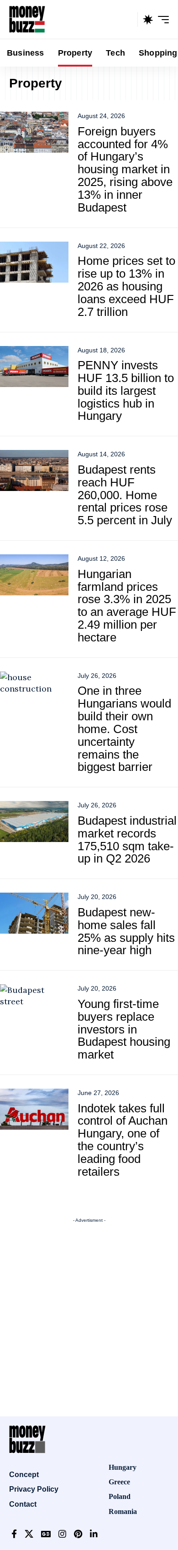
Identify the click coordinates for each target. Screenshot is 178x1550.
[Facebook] (14, 1534)
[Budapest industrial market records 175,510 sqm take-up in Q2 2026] (34, 821)
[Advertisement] (89, 1316)
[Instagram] (62, 1534)
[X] (29, 1534)
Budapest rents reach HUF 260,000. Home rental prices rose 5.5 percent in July (125, 495)
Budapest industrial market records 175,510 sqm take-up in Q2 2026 (127, 840)
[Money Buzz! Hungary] (27, 19)
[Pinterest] (78, 1534)
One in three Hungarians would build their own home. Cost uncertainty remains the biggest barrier (124, 729)
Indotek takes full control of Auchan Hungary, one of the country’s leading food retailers (123, 1139)
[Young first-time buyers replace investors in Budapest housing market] (34, 1004)
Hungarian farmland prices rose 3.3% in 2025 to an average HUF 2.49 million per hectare (127, 605)
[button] (128, 19)
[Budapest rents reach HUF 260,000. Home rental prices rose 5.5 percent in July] (34, 470)
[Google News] (46, 1534)
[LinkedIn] (94, 1534)
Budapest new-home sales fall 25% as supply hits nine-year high (126, 931)
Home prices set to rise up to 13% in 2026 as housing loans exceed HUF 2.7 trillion (126, 286)
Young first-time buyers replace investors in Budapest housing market (124, 1029)
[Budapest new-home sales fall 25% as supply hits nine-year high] (34, 913)
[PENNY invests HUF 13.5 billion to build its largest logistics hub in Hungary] (34, 366)
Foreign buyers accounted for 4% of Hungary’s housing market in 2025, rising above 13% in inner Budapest (125, 169)
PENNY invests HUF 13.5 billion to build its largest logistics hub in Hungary (126, 390)
